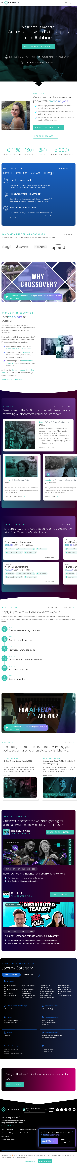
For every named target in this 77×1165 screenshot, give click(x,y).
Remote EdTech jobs (47, 1051)
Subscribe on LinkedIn (58, 832)
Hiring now (66, 234)
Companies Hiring (7, 1133)
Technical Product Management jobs (52, 1035)
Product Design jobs (9, 993)
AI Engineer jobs (26, 993)
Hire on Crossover (44, 136)
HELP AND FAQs (9, 1126)
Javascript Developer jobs (47, 997)
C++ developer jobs (45, 985)
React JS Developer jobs (64, 989)
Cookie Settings (30, 1161)
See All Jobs (64, 525)
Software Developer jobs (64, 995)
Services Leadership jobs (10, 1022)
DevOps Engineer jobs (46, 989)
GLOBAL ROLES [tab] (11, 975)
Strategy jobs (45, 1024)
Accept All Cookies (45, 1161)
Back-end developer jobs (28, 995)
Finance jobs (7, 1035)
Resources (5, 1136)
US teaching (25, 352)
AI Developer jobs (26, 991)
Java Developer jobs (45, 995)
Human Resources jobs (48, 1020)
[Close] (74, 1155)
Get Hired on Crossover (47, 127)
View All (68, 743)
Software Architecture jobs (11, 1009)
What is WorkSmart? (8, 1140)
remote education (12, 349)
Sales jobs (6, 1051)
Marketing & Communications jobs (13, 1053)
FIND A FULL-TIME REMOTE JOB (37, 47)
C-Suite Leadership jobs (48, 1009)
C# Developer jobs (27, 997)
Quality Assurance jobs (10, 995)
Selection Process (26, 1133)
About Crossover (7, 1129)
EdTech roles (26, 349)
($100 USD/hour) (27, 545)
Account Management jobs (11, 1049)
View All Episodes (60, 894)
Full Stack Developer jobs (46, 993)
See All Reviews (62, 406)
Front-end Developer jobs (47, 991)
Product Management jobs (49, 1037)
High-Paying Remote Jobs (28, 1129)
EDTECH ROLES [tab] (30, 975)
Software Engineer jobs (28, 989)
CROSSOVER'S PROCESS (60, 608)
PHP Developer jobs (63, 985)
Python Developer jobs (64, 987)
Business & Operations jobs (49, 1022)
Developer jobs (44, 987)
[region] (38, 1158)
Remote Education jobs (48, 1049)
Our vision (65, 168)
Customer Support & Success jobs (13, 1020)
